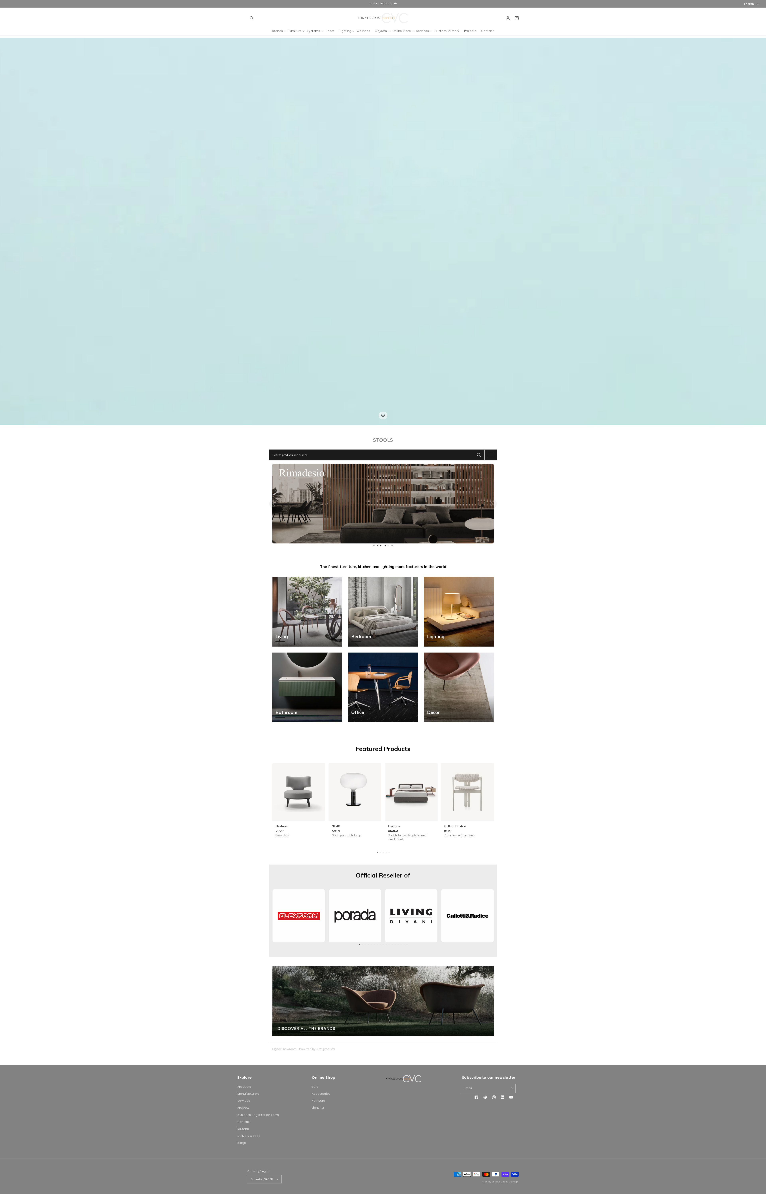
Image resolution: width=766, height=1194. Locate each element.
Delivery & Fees (248, 1136)
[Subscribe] (511, 1088)
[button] (251, 18)
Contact (243, 1122)
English (749, 4)
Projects (243, 1108)
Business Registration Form (258, 1115)
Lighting (318, 1108)
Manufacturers (248, 1094)
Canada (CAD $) (262, 1179)
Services (243, 1101)
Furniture (318, 1101)
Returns (243, 1129)
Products (244, 1087)
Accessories (321, 1094)
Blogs (241, 1143)
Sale (315, 1087)
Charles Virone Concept (505, 1181)
